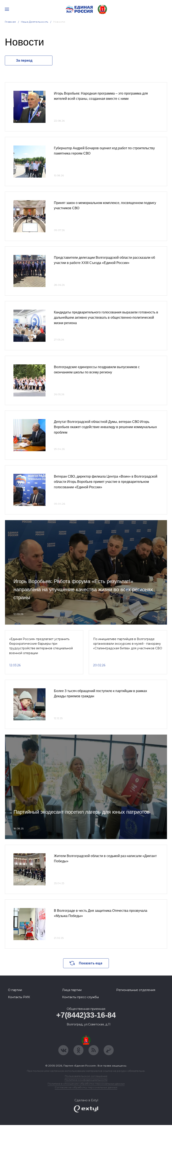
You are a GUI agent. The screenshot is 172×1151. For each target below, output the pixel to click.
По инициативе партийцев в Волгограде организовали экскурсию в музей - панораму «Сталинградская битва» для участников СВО (127, 643)
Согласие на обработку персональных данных (86, 1087)
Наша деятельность (34, 21)
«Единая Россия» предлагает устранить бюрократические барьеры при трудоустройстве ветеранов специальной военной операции (41, 646)
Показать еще (90, 963)
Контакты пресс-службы (80, 997)
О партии (15, 990)
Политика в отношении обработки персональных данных (86, 1083)
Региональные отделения (135, 990)
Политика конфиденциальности (86, 1079)
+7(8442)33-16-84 (86, 1015)
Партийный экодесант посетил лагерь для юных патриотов (81, 812)
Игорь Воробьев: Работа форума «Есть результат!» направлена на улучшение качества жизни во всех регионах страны (83, 589)
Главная (10, 21)
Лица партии (72, 990)
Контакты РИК (19, 997)
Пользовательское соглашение (86, 1076)
